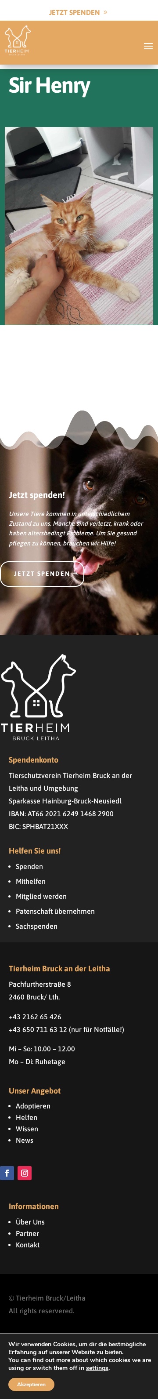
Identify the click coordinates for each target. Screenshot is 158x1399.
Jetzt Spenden (74, 12)
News (24, 1140)
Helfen (26, 1117)
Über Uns (30, 1222)
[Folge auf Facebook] (7, 1173)
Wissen (27, 1129)
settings (97, 1368)
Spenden (29, 866)
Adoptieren (33, 1106)
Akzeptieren (31, 1384)
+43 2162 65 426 (35, 1017)
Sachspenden (36, 926)
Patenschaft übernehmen (55, 911)
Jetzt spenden (42, 573)
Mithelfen (31, 881)
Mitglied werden (41, 896)
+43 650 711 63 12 (38, 1029)
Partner (27, 1233)
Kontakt (28, 1245)
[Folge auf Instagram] (25, 1173)
